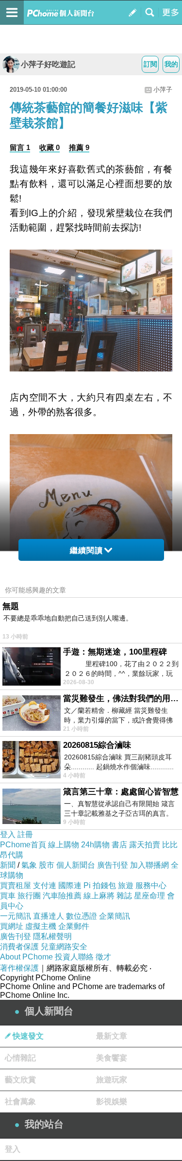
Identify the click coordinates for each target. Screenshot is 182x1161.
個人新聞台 (75, 865)
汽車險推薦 (62, 896)
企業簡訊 (114, 916)
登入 (8, 834)
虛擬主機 (40, 926)
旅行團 (29, 896)
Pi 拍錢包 (99, 885)
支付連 (44, 885)
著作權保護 (19, 968)
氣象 (29, 865)
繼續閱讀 (86, 550)
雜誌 (124, 896)
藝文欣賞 (20, 1080)
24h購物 (95, 845)
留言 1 (20, 147)
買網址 (11, 926)
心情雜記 (20, 1058)
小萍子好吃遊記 (48, 64)
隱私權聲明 (52, 936)
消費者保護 (19, 946)
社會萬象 (20, 1101)
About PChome (26, 957)
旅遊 (125, 885)
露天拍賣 (144, 845)
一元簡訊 (15, 916)
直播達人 (48, 916)
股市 (46, 865)
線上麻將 (99, 896)
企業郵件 (73, 926)
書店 (119, 845)
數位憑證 (81, 916)
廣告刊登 (112, 865)
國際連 (70, 885)
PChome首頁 (23, 845)
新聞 (8, 865)
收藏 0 (49, 147)
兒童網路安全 (64, 946)
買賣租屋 (15, 885)
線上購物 (63, 845)
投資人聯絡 (74, 957)
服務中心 (150, 885)
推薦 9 (79, 147)
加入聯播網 (149, 865)
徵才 (103, 957)
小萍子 (162, 89)
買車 (8, 896)
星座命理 (149, 896)
